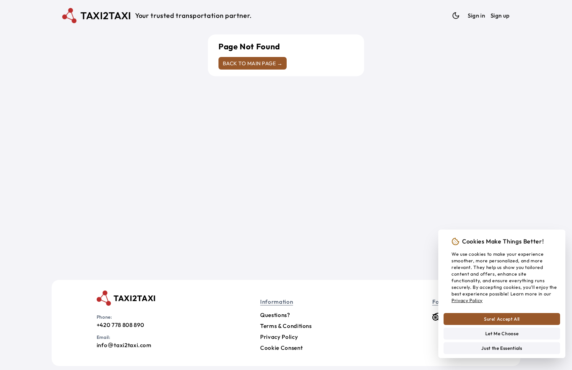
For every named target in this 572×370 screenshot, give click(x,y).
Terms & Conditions (286, 325)
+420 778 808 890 (120, 324)
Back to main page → (252, 63)
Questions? (275, 314)
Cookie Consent (281, 347)
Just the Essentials (501, 348)
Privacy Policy (279, 336)
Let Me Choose (501, 334)
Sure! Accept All (502, 319)
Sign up (500, 15)
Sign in (476, 15)
